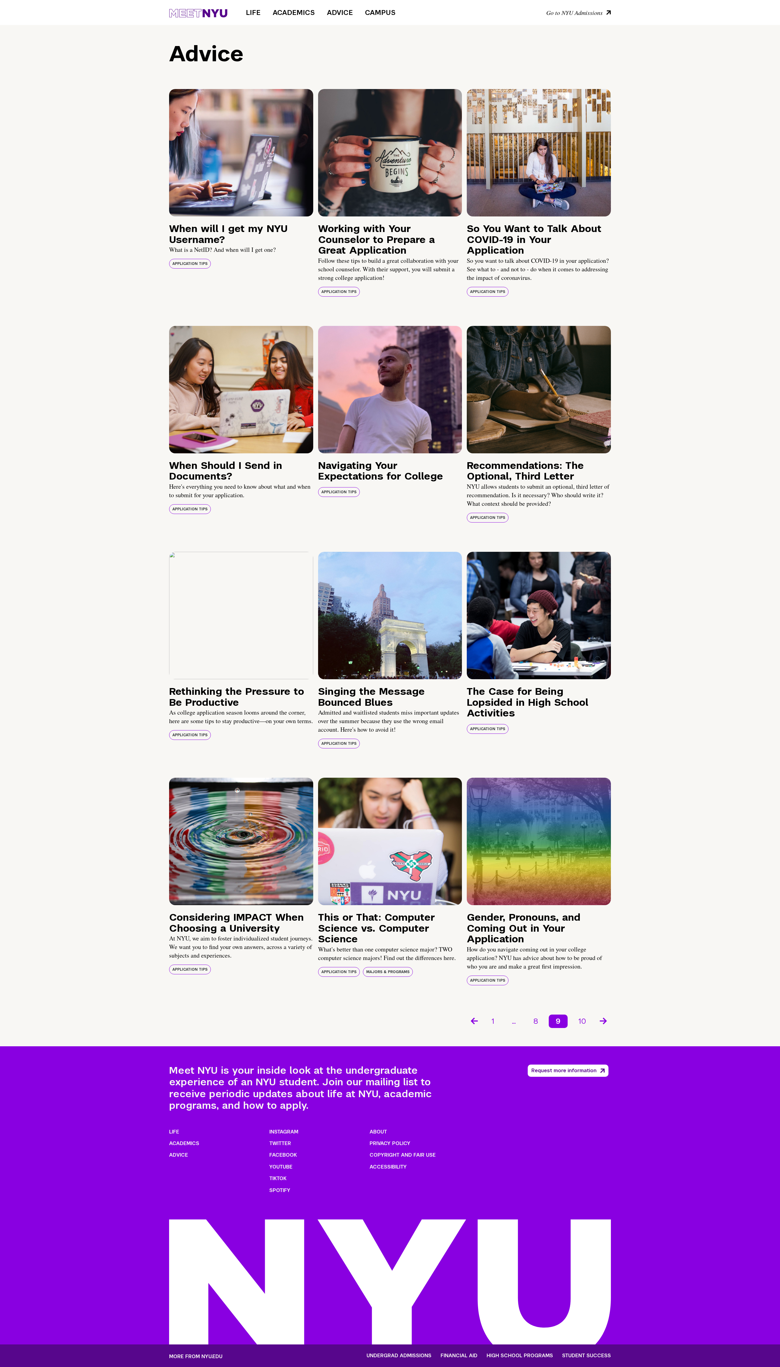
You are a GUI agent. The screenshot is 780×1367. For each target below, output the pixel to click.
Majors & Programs (388, 971)
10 (582, 1021)
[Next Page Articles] (604, 1020)
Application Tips (189, 263)
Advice (340, 12)
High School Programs (520, 1355)
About (378, 1132)
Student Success (586, 1355)
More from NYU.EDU (195, 1356)
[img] (241, 152)
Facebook (283, 1155)
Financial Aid (459, 1355)
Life (253, 12)
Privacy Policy (390, 1143)
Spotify (279, 1190)
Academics (294, 12)
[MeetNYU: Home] (198, 12)
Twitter (280, 1143)
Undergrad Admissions (399, 1355)
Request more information (564, 1070)
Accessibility (388, 1167)
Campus (380, 12)
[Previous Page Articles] (474, 1020)
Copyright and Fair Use (403, 1155)
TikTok (277, 1178)
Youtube (280, 1167)
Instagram (283, 1132)
